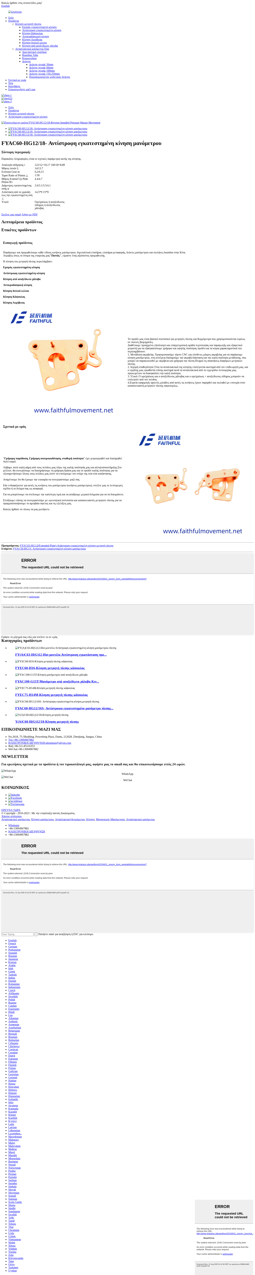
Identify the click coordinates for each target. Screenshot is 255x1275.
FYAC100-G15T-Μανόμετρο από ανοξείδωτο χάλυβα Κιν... (57, 681)
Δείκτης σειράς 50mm (41, 64)
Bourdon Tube (30, 55)
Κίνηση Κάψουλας (32, 33)
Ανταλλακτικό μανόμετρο (15, 819)
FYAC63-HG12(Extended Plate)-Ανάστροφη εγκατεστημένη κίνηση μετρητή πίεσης (66, 545)
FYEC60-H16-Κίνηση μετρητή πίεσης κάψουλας (50, 668)
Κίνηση (90, 819)
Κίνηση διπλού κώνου (34, 42)
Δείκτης (26, 61)
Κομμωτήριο (29, 58)
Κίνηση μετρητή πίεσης (28, 23)
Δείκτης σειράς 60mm (41, 67)
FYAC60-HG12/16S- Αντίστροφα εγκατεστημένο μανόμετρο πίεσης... (64, 708)
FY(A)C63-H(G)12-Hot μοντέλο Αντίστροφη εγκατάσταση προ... (61, 654)
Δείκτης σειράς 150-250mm (44, 73)
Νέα (10, 83)
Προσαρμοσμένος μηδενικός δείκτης (49, 76)
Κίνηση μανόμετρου (42, 819)
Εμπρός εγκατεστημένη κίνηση (39, 27)
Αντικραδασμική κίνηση (35, 36)
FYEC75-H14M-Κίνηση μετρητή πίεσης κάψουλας (51, 695)
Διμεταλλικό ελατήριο (34, 52)
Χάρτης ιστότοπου (11, 816)
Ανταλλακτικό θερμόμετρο (70, 819)
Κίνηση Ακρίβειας (32, 39)
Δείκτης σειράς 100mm (42, 70)
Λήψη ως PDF (30, 214)
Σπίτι (11, 17)
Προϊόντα (13, 20)
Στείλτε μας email (11, 214)
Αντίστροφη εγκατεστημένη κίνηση (41, 30)
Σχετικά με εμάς (17, 80)
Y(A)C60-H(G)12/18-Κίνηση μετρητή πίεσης (47, 721)
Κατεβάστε (14, 86)
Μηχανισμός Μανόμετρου (110, 819)
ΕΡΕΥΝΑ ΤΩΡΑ (10, 810)
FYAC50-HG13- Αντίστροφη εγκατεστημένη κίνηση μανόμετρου (49, 548)
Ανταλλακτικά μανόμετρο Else (32, 48)
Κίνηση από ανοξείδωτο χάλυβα (40, 45)
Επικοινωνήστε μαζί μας (21, 89)
